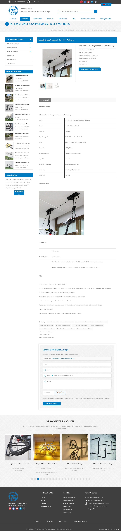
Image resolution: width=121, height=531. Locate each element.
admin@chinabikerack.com (37, 1)
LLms (111, 529)
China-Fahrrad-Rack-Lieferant (83, 322)
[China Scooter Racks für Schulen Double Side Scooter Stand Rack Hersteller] (9, 78)
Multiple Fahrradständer (67, 322)
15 (74, 479)
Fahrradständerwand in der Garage (93, 464)
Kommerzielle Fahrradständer (47, 328)
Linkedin (92, 1)
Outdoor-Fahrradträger (13, 44)
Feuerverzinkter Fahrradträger (84, 328)
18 (84, 479)
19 (87, 479)
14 (71, 479)
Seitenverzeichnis (103, 529)
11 (62, 479)
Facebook (85, 1)
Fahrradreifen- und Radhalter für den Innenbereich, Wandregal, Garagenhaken (22, 124)
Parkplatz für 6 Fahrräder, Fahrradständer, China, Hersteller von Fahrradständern (22, 143)
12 (65, 479)
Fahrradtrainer (11, 63)
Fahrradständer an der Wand (82, 30)
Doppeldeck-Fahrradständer (63, 325)
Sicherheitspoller (11, 59)
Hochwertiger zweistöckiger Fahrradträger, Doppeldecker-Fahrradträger (22, 114)
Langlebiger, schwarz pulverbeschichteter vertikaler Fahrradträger (22, 104)
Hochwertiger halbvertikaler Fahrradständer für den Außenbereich (22, 133)
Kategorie (60, 30)
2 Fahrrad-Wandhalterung (64, 464)
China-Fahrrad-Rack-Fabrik (100, 322)
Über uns (50, 19)
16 (77, 479)
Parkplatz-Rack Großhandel (46, 325)
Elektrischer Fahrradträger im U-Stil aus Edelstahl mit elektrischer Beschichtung (22, 162)
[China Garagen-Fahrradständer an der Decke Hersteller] (37, 447)
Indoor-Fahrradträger (69, 30)
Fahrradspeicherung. (12, 48)
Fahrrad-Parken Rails (53, 322)
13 (68, 479)
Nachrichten (37, 19)
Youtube (88, 1)
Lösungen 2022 (105, 19)
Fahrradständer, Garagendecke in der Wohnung (63, 358)
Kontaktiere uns (19, 193)
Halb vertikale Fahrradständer (80, 325)
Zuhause (13, 19)
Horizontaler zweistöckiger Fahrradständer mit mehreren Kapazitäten (22, 152)
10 (59, 479)
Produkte (25, 19)
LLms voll (117, 529)
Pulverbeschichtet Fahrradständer (65, 328)
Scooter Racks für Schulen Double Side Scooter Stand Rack (22, 75)
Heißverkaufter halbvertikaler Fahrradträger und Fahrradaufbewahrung (22, 85)
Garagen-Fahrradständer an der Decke (36, 464)
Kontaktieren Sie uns (88, 19)
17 (80, 479)
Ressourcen (63, 19)
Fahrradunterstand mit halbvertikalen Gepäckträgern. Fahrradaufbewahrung (22, 95)
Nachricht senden (51, 403)
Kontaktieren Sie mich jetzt (89, 69)
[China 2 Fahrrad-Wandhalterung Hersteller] (65, 447)
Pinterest (81, 1)
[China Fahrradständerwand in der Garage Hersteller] (93, 447)
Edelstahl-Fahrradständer (97, 325)
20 (90, 479)
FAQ (74, 19)
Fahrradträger (10, 55)
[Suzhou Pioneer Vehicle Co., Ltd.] (13, 10)
